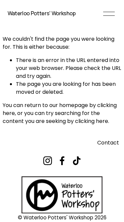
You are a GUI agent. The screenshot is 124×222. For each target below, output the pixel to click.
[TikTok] (76, 160)
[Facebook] (62, 160)
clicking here (91, 121)
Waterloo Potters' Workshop (42, 13)
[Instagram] (47, 160)
